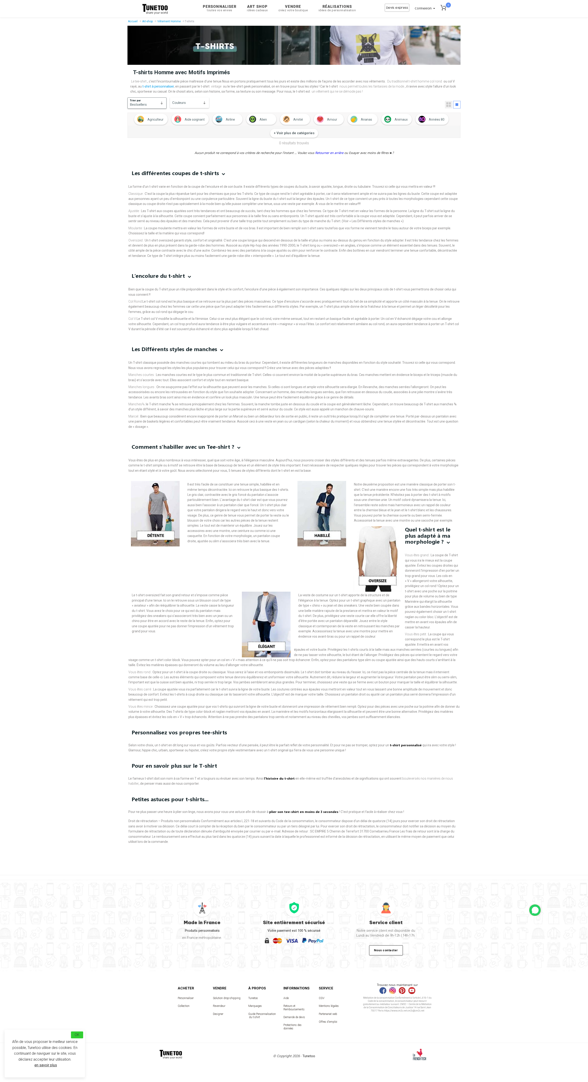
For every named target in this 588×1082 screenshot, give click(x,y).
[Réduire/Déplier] (535, 910)
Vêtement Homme (169, 21)
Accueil (133, 21)
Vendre (293, 8)
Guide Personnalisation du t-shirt (262, 1015)
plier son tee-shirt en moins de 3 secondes (304, 811)
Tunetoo (253, 998)
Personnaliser (219, 8)
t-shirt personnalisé (406, 745)
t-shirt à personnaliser (158, 86)
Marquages (255, 1006)
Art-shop (147, 21)
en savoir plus (45, 1065)
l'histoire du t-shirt (279, 778)
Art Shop (257, 8)
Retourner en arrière (329, 153)
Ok (77, 1035)
